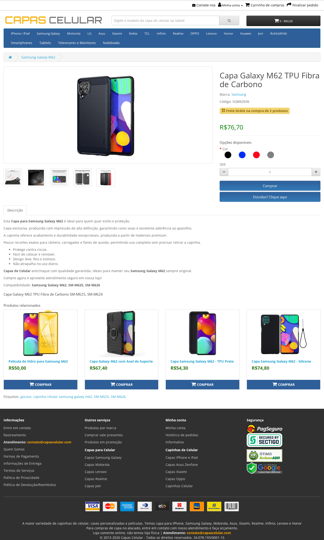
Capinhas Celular (179, 486)
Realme (178, 33)
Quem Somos (14, 449)
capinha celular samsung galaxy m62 (62, 396)
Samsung (238, 94)
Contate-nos (205, 5)
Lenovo (211, 33)
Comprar (270, 185)
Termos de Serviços (19, 470)
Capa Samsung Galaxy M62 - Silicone (281, 361)
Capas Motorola (97, 464)
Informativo (175, 442)
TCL (147, 33)
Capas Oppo (175, 479)
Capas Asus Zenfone (182, 464)
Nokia (133, 33)
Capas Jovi (93, 486)
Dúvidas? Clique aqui (270, 196)
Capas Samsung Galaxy (103, 457)
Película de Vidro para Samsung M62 (38, 361)
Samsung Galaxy (48, 33)
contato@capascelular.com (49, 442)
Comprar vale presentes (104, 435)
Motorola (73, 33)
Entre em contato (17, 428)
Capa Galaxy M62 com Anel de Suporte (121, 361)
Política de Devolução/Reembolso (30, 484)
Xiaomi (117, 33)
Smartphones (21, 42)
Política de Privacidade (21, 477)
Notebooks (111, 42)
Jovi (260, 33)
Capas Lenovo (95, 471)
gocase (25, 396)
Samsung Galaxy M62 (38, 57)
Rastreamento (15, 435)
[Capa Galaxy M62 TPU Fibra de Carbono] (108, 115)
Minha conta (231, 5)
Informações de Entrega (23, 463)
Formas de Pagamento (21, 456)
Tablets (45, 42)
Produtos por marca (100, 428)
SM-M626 (118, 396)
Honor (228, 33)
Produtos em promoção (103, 442)
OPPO (194, 33)
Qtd (223, 164)
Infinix (161, 33)
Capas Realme (96, 479)
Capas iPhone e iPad (182, 457)
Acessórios (278, 33)
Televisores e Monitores (77, 42)
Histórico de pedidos (182, 435)
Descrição (15, 210)
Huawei (245, 33)
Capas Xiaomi (176, 471)
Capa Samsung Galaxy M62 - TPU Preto (202, 361)
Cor (225, 149)
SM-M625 (101, 396)
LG (89, 33)
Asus (101, 33)
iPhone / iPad (20, 33)
